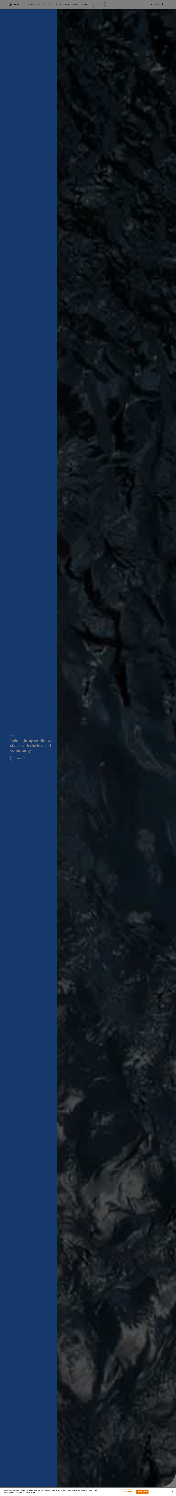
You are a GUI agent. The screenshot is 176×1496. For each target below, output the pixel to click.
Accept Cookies (142, 1491)
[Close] (172, 1491)
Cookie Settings (127, 1491)
